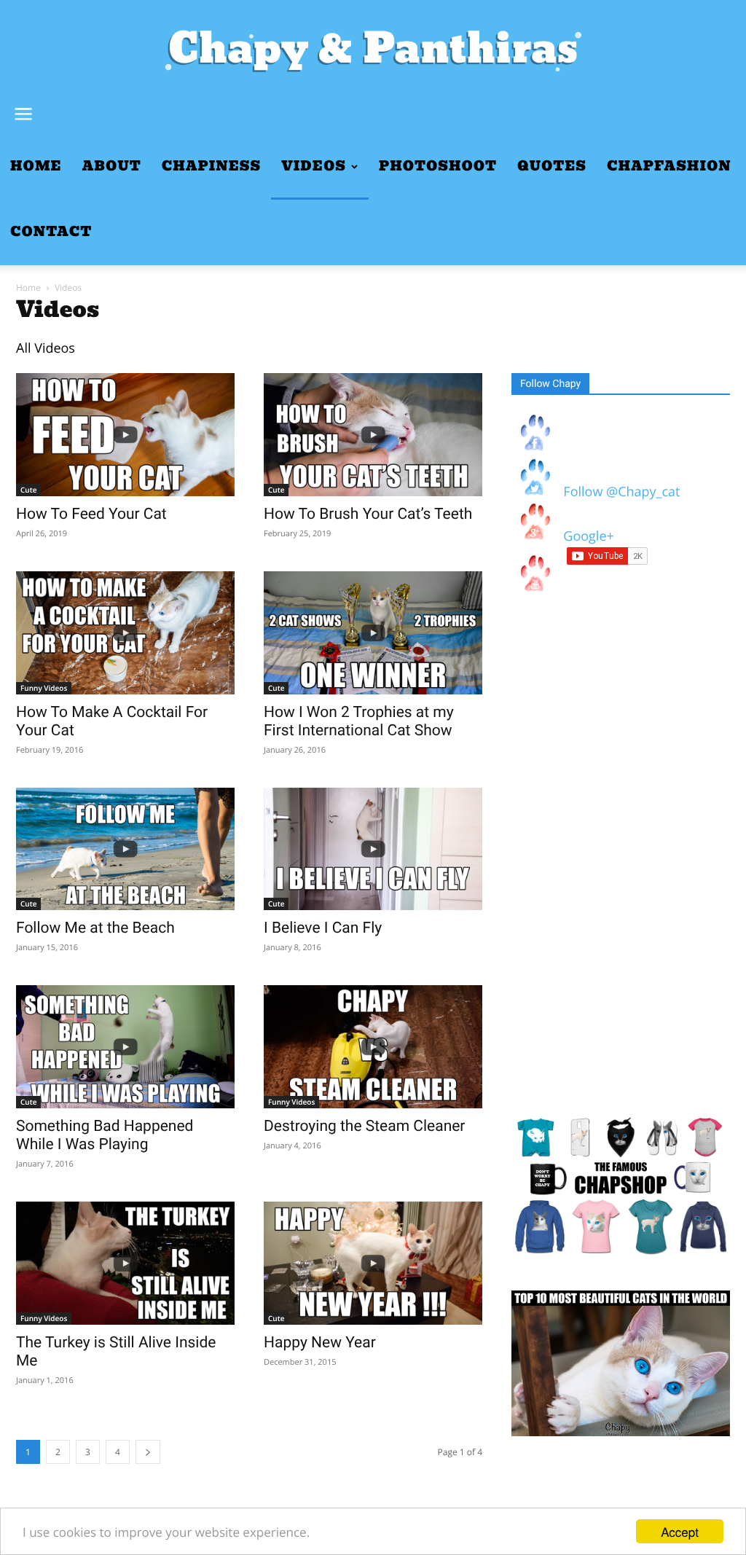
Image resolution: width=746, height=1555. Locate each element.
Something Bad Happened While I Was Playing (104, 1135)
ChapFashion (669, 166)
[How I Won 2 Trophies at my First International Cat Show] (373, 632)
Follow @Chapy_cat (621, 492)
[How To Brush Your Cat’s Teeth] (373, 434)
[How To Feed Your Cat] (125, 434)
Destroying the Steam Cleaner (365, 1126)
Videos (313, 166)
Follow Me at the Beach (95, 928)
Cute (28, 490)
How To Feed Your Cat (91, 514)
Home (36, 166)
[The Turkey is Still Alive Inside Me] (125, 1263)
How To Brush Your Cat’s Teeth (368, 514)
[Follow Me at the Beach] (125, 849)
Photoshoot (438, 166)
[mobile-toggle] (23, 114)
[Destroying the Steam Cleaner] (373, 1046)
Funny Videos (43, 688)
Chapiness (211, 166)
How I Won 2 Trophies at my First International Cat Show (359, 722)
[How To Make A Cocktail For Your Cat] (125, 632)
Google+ (585, 536)
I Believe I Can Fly (323, 928)
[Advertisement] (620, 860)
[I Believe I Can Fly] (373, 849)
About (111, 166)
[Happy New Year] (373, 1263)
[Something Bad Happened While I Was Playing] (125, 1046)
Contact (51, 232)
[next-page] (148, 1452)
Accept (680, 1531)
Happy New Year (320, 1343)
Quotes (551, 166)
